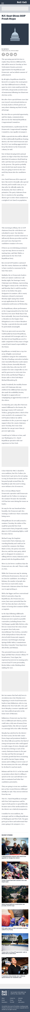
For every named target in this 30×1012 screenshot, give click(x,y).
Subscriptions (21, 1002)
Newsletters (4, 1002)
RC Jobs (20, 1000)
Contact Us (12, 998)
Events (3, 1000)
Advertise (20, 998)
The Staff (12, 1002)
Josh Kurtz (6, 49)
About (3, 998)
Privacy (11, 1000)
